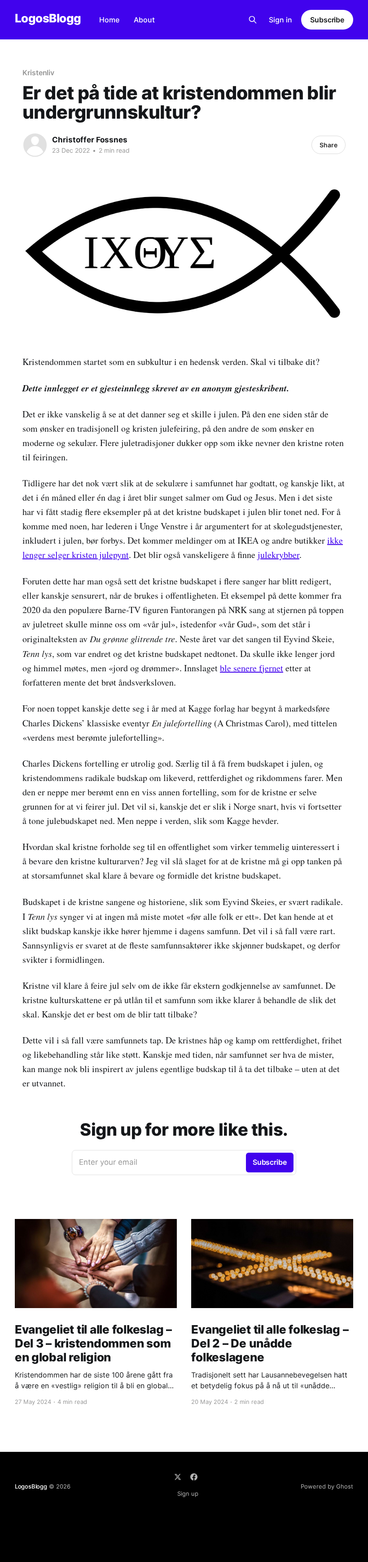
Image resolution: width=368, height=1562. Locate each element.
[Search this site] (252, 20)
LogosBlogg (48, 18)
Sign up (187, 1493)
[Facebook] (193, 1476)
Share (328, 145)
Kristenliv (38, 72)
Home (109, 19)
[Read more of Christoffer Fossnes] (35, 145)
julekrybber (278, 555)
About (144, 19)
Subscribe (327, 19)
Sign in (280, 19)
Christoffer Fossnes (89, 139)
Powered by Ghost (327, 1486)
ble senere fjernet (251, 668)
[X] (177, 1476)
